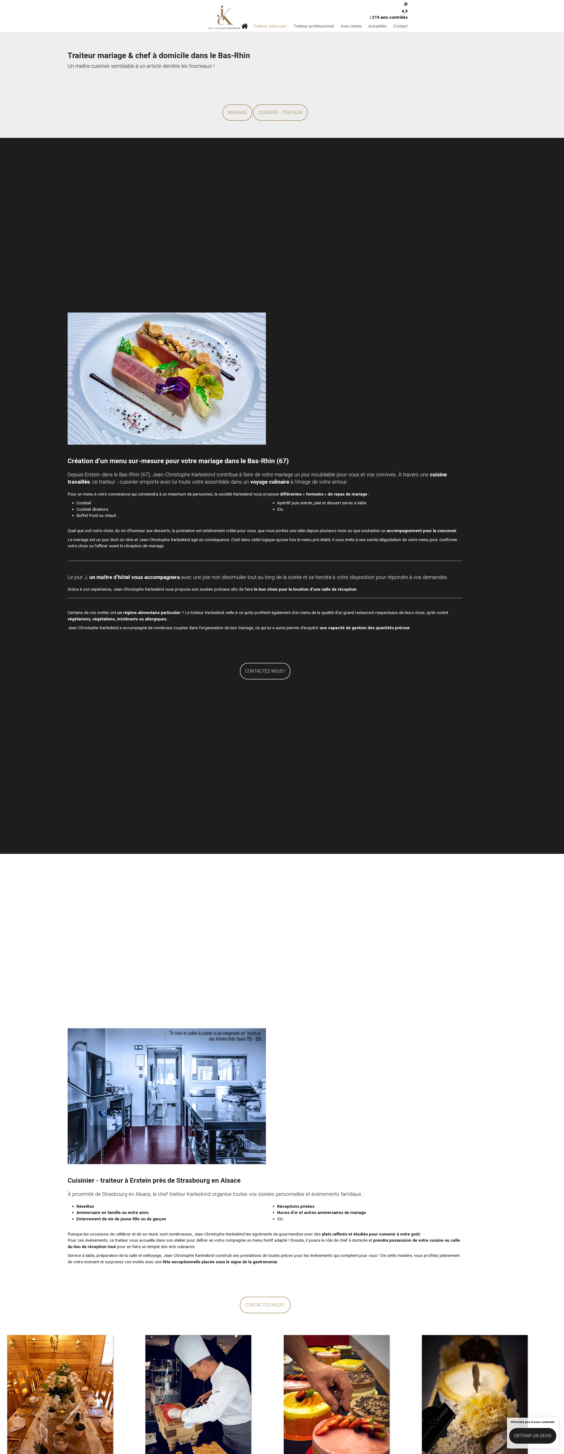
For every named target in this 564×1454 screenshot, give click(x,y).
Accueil (244, 26)
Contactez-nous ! (265, 671)
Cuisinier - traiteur (280, 112)
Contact (400, 26)
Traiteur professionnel (314, 26)
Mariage (237, 112)
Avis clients (351, 26)
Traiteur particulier (270, 26)
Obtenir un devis (532, 1435)
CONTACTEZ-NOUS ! (265, 1305)
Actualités (377, 26)
